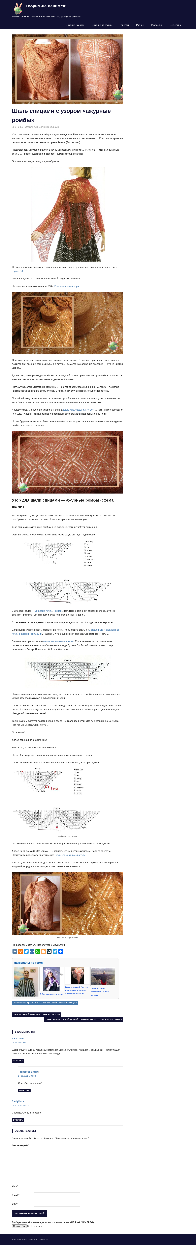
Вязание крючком (75, 25)
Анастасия (18, 1038)
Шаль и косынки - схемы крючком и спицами (56, 1003)
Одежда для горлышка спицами (42, 127)
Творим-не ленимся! (46, 6)
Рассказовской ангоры (66, 286)
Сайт (15, 1204)
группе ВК (17, 271)
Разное (140, 25)
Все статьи (175, 25)
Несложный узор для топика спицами (37, 1015)
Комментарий (20, 1145)
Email (15, 1195)
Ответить (18, 1061)
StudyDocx (18, 1101)
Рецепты (124, 25)
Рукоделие (156, 25)
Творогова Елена (28, 1072)
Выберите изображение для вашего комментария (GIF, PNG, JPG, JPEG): (53, 1222)
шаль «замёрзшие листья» (78, 409)
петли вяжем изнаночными (58, 641)
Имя (15, 1186)
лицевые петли (43, 611)
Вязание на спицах (102, 25)
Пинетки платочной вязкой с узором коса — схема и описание (83, 1020)
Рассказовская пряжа (23, 1003)
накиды (58, 611)
